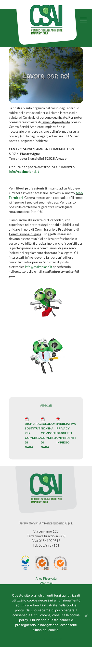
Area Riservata (46, 578)
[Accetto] (85, 615)
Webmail (46, 583)
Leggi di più (53, 640)
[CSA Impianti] (46, 27)
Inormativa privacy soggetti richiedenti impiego (66, 433)
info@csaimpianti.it (24, 172)
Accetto (35, 640)
